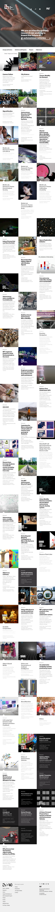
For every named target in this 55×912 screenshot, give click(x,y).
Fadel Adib (9, 255)
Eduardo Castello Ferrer (8, 796)
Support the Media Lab (7, 894)
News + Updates (6, 888)
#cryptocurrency (24, 778)
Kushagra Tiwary (6, 587)
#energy (30, 582)
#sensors (4, 258)
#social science (31, 778)
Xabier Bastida (49, 91)
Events (4, 899)
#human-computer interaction (8, 637)
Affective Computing (44, 348)
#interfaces (41, 351)
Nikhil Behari (12, 587)
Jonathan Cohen (42, 91)
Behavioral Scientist (26, 799)
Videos (4, 901)
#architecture (49, 94)
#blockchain (11, 798)
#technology (41, 748)
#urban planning (6, 798)
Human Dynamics (6, 793)
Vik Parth (4, 741)
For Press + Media (6, 905)
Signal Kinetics (6, 254)
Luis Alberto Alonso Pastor (45, 296)
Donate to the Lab (42, 894)
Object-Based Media (7, 739)
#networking (9, 868)
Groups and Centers (7, 49)
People (4, 897)
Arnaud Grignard (6, 795)
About (4, 892)
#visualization (42, 835)
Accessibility (41, 893)
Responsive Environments (8, 418)
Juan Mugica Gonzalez (45, 522)
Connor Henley (30, 557)
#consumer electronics (11, 257)
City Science (42, 90)
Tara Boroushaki (24, 279)
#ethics (30, 803)
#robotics (5, 84)
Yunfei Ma (9, 866)
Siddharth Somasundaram (44, 464)
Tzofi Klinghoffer (42, 463)
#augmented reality (48, 467)
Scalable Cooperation (26, 713)
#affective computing (48, 351)
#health (27, 675)
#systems (41, 834)
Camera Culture (43, 462)
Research (4, 890)
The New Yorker (7, 818)
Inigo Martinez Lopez (8, 536)
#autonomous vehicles (43, 353)
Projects (31, 49)
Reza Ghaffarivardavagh (44, 403)
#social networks (9, 636)
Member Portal (6, 903)
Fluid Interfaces (43, 746)
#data (44, 158)
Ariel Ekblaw (11, 421)
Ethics (23, 773)
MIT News (6, 366)
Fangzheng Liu (5, 421)
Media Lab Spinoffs (44, 766)
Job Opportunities (18, 890)
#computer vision (6, 122)
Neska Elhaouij (42, 349)
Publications (39, 49)
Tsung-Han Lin (24, 557)
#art (7, 369)
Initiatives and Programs (20, 49)
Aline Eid (4, 255)
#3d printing (45, 747)
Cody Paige (23, 446)
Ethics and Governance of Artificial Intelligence (27, 837)
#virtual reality (9, 121)
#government (23, 675)
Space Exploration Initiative (8, 368)
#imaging (49, 628)
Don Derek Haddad (30, 446)
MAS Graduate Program (7, 895)
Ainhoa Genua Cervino (7, 314)
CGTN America (25, 818)
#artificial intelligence (25, 281)
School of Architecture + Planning (45, 891)
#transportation (24, 140)
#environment (48, 158)
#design (8, 84)
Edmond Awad (24, 714)
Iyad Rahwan (29, 714)
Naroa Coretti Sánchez (43, 295)
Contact (16, 892)
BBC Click (24, 579)
